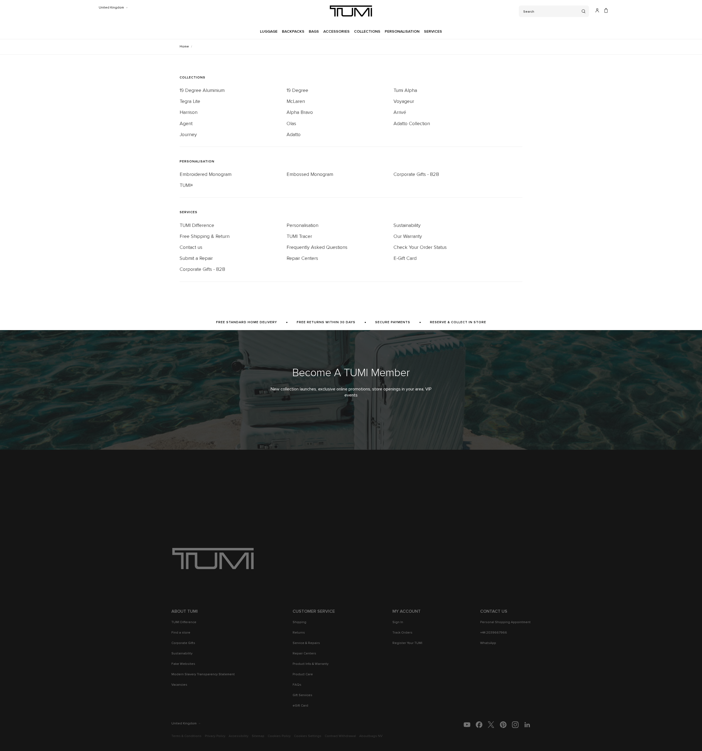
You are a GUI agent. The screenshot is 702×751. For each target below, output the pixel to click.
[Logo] (351, 10)
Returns (299, 632)
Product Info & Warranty (311, 664)
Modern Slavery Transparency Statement (203, 674)
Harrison (188, 112)
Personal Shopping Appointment (505, 622)
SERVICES (433, 31)
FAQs (297, 685)
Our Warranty (408, 236)
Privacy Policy (215, 736)
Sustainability (407, 225)
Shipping (299, 622)
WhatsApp (488, 643)
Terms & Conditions (186, 736)
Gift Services (302, 695)
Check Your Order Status (420, 247)
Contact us (191, 247)
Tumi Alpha (405, 90)
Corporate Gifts (183, 643)
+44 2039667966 (493, 632)
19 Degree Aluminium (202, 90)
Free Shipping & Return (205, 236)
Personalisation (302, 225)
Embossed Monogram (310, 174)
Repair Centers (302, 258)
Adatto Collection (412, 123)
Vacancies (179, 685)
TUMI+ (186, 185)
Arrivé (400, 112)
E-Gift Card (405, 258)
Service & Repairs (306, 643)
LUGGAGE (269, 31)
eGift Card (300, 705)
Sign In (397, 622)
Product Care (303, 674)
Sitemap (258, 736)
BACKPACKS (293, 31)
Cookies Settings (307, 736)
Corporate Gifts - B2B (416, 174)
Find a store (180, 632)
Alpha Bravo (300, 112)
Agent (186, 123)
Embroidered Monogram (205, 174)
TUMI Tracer (299, 236)
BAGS (314, 31)
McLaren (296, 101)
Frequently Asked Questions (317, 247)
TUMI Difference (197, 225)
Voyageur (404, 101)
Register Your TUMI (407, 643)
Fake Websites (183, 664)
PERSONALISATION (402, 31)
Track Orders (402, 632)
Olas (291, 123)
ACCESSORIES (336, 31)
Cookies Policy (279, 736)
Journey (188, 134)
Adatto (294, 134)
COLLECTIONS (367, 31)
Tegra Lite (190, 101)
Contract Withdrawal (340, 736)
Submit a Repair (196, 258)
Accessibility (238, 736)
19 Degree (297, 90)
